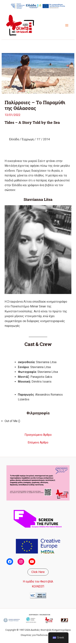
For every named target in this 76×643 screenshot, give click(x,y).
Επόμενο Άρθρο (38, 442)
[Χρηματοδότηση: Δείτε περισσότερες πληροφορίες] (38, 6)
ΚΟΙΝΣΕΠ (38, 586)
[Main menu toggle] (67, 25)
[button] (38, 572)
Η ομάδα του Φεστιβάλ (38, 581)
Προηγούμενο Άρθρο (38, 434)
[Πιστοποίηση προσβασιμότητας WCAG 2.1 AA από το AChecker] (38, 595)
